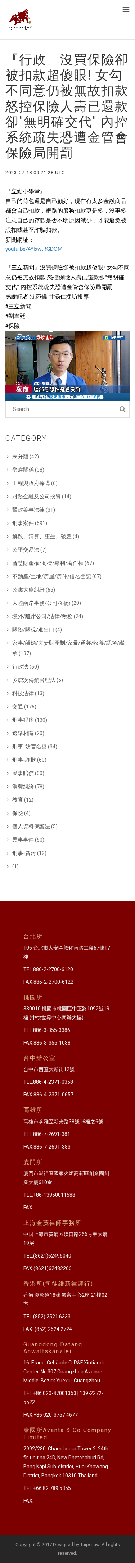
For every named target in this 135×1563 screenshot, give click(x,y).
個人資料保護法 (31, 826)
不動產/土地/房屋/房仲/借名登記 (51, 576)
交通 (17, 706)
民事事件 (23, 840)
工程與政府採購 (31, 483)
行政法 (20, 666)
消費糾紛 (23, 786)
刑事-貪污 (24, 853)
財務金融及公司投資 (36, 496)
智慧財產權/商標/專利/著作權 (48, 563)
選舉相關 (23, 733)
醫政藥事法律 (28, 510)
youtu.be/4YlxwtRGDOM (34, 249)
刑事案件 (23, 523)
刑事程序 (23, 720)
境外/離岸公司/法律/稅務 (42, 616)
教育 (17, 800)
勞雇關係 (23, 470)
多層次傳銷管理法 (33, 680)
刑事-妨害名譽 (29, 746)
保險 (17, 813)
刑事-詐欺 (24, 760)
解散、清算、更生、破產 (42, 536)
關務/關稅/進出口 (33, 629)
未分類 (20, 456)
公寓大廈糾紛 (28, 589)
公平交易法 (25, 550)
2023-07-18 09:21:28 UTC (35, 172)
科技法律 (23, 693)
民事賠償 (23, 773)
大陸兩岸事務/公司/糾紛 (41, 603)
